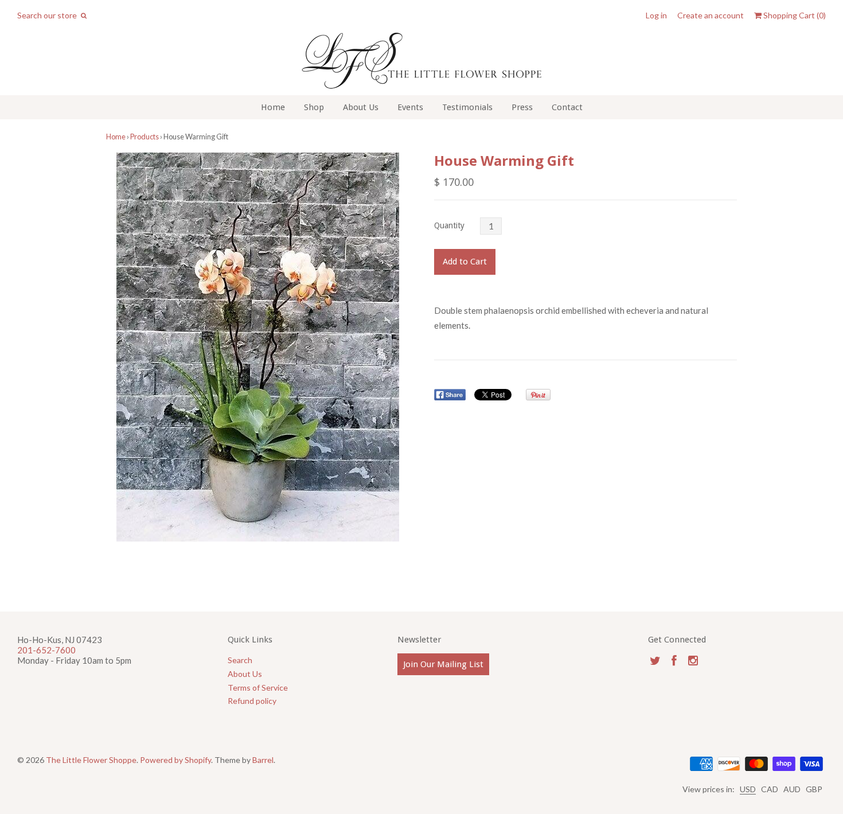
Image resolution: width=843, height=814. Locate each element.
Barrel (263, 760)
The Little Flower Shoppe (91, 760)
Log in (656, 15)
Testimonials (467, 107)
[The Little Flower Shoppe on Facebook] (674, 660)
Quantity (449, 225)
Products (144, 136)
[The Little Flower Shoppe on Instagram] (693, 660)
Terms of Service (258, 687)
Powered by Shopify (175, 760)
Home (273, 107)
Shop (314, 107)
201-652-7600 (46, 650)
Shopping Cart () (794, 15)
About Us (360, 107)
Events (410, 107)
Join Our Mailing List (443, 664)
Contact (567, 107)
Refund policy (252, 701)
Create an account (710, 15)
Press (522, 107)
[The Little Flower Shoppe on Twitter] (655, 660)
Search (240, 660)
